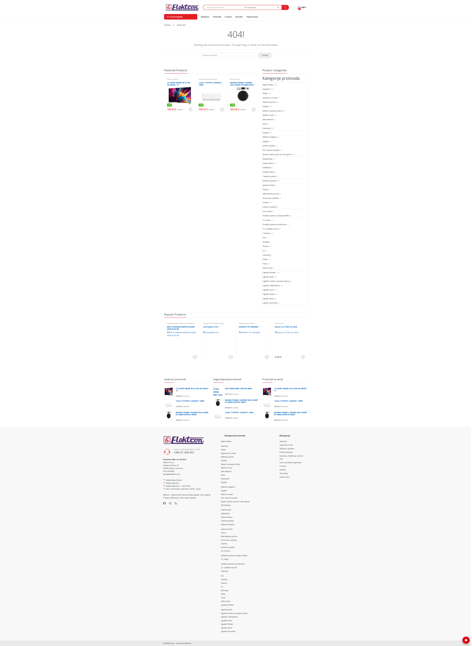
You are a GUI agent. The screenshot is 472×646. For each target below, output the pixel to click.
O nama (228, 17)
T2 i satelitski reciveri (271, 229)
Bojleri (265, 93)
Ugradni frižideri (269, 294)
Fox (264, 237)
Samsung (266, 255)
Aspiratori (266, 89)
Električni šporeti (269, 102)
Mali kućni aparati (269, 181)
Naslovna (205, 17)
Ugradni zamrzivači (270, 303)
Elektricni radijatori (270, 137)
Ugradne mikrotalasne (271, 285)
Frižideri (266, 106)
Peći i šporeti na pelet (271, 150)
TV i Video (266, 220)
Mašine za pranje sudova (272, 111)
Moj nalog (284, 473)
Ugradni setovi (268, 298)
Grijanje (266, 132)
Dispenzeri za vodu (270, 98)
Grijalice (266, 141)
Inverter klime (203, 79)
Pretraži (265, 55)
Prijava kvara (252, 17)
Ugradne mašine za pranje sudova (276, 281)
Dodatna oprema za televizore (275, 224)
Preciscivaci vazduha (271, 198)
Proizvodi (217, 17)
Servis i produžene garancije (290, 462)
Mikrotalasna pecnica (271, 194)
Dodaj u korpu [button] (190, 109)
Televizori (175, 79)
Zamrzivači (267, 128)
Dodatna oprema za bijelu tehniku (276, 215)
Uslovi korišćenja (286, 452)
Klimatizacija (212, 79)
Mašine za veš (234, 79)
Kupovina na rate (286, 445)
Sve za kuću (267, 211)
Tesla (265, 263)
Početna (167, 25)
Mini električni (268, 119)
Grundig (266, 242)
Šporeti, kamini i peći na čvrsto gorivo (277, 154)
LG (264, 250)
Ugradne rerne (268, 290)
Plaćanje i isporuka (287, 448)
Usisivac (266, 202)
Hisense (266, 246)
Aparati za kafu (268, 185)
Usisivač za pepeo (270, 207)
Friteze (265, 189)
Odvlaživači (267, 167)
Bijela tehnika (268, 85)
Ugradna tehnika (269, 272)
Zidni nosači (267, 268)
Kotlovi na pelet (269, 146)
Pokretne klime (268, 172)
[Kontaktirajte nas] (466, 640)
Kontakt (239, 17)
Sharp (169, 79)
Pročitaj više (195, 357)
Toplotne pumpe (269, 176)
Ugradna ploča (268, 277)
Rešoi (265, 124)
